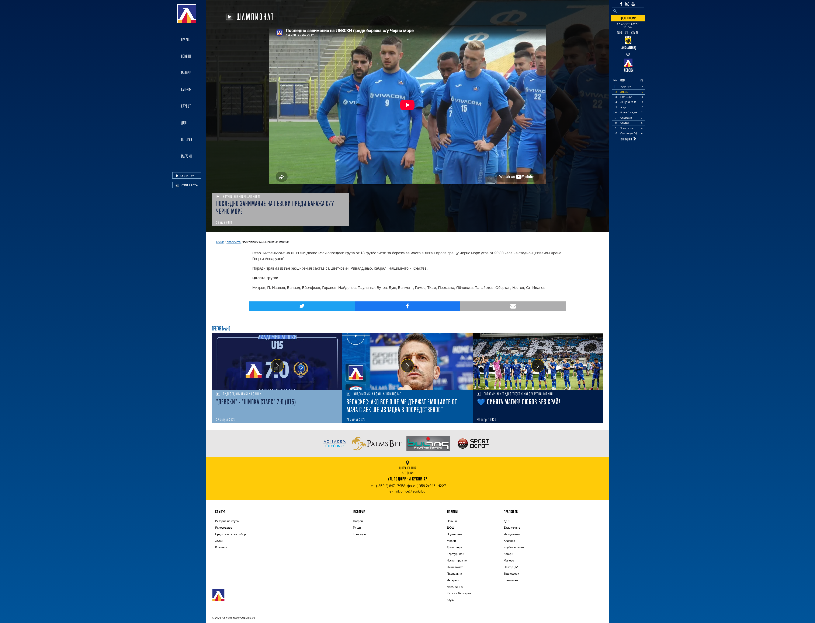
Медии (451, 541)
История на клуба (227, 521)
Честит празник (457, 560)
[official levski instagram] (627, 4)
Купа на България (459, 593)
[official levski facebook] (621, 4)
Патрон (358, 521)
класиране (627, 138)
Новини (186, 56)
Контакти (221, 547)
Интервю (453, 580)
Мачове (186, 72)
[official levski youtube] (633, 4)
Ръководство (223, 527)
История (186, 139)
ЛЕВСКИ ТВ (455, 587)
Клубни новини (514, 547)
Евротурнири (455, 554)
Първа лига (454, 573)
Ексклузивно (512, 527)
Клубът (186, 106)
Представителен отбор (230, 534)
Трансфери (454, 547)
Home (220, 242)
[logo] (187, 13)
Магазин (186, 156)
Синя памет (455, 567)
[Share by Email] (513, 306)
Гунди (357, 527)
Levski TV (187, 175)
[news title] (277, 361)
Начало (185, 39)
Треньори (359, 534)
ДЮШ (184, 122)
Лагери (508, 554)
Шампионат (512, 580)
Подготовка (454, 534)
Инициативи (512, 534)
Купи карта (189, 185)
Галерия (186, 89)
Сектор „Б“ (511, 567)
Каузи (450, 600)
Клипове (509, 541)
